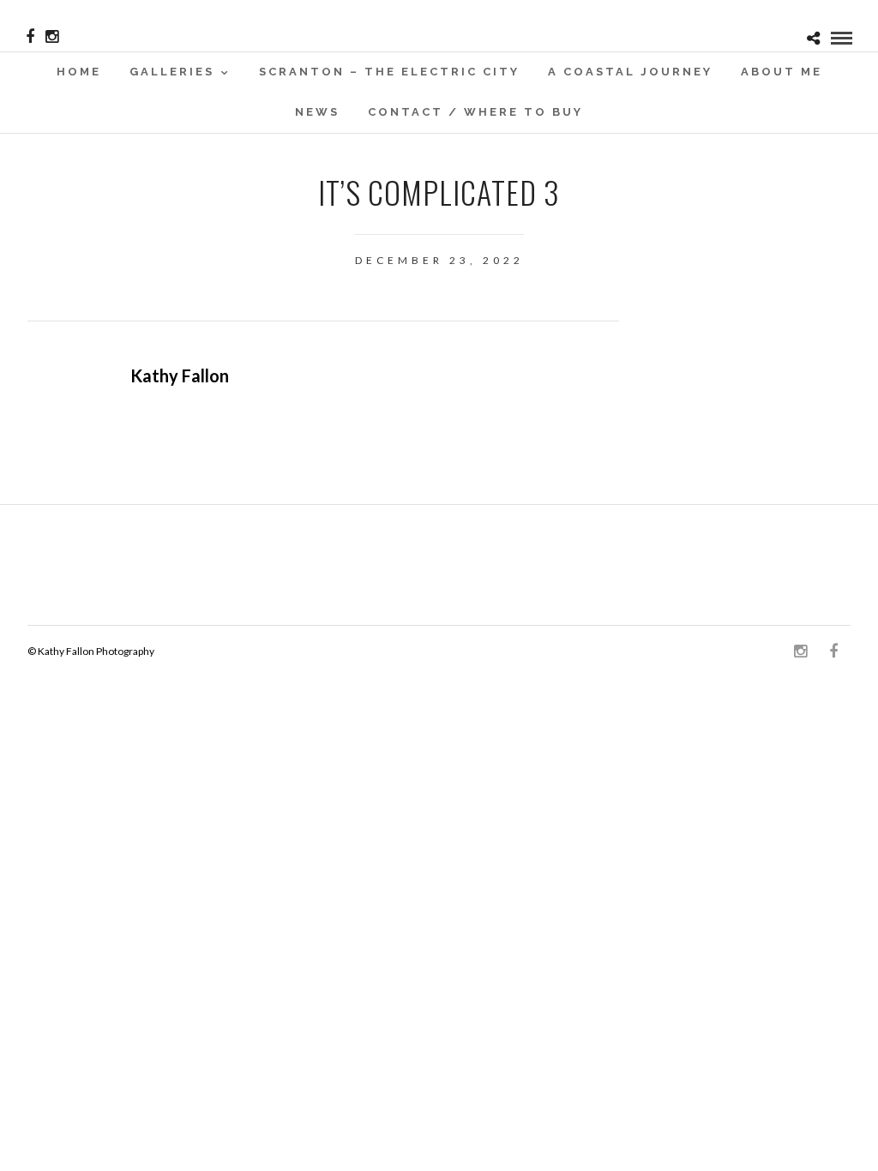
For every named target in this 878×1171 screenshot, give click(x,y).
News (317, 111)
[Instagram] (51, 37)
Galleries (171, 71)
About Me (781, 71)
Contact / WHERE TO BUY (475, 111)
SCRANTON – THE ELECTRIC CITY (389, 71)
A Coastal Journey (630, 71)
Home (79, 71)
